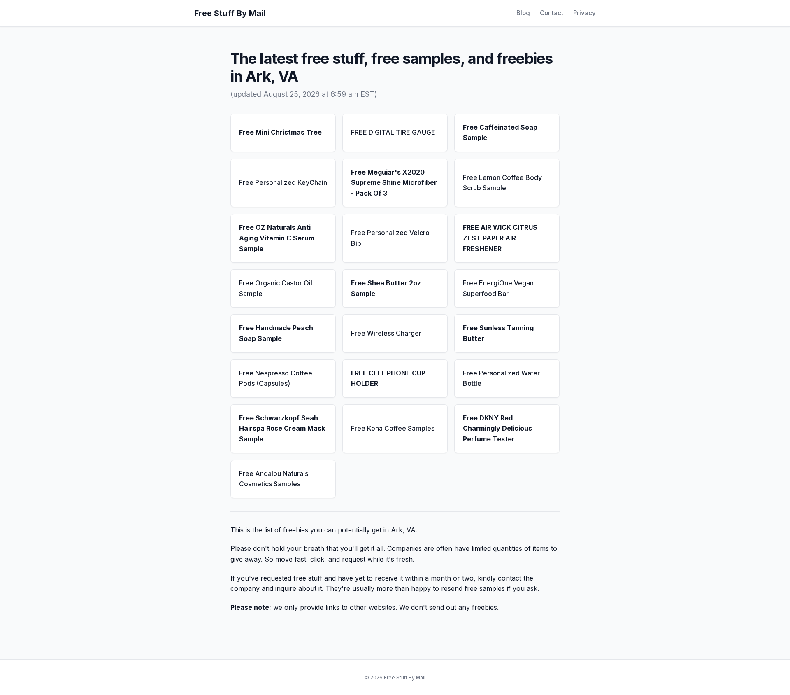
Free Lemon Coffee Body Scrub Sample (502, 182)
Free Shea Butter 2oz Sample (386, 288)
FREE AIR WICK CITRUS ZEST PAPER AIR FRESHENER (500, 237)
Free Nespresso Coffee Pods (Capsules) (275, 378)
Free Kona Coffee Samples (392, 428)
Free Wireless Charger (386, 333)
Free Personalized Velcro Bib (390, 238)
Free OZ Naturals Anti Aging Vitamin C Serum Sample (276, 237)
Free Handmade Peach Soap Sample (276, 333)
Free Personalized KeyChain (283, 182)
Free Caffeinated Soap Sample (500, 132)
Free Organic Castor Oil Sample (275, 288)
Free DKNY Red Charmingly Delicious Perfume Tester (497, 428)
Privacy (584, 13)
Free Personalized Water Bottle (501, 378)
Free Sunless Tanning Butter (498, 333)
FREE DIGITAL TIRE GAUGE (393, 132)
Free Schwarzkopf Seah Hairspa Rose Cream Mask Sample (282, 428)
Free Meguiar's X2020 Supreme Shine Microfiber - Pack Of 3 (394, 182)
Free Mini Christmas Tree (280, 132)
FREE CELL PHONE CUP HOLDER (388, 378)
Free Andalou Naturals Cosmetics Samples (273, 478)
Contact (551, 13)
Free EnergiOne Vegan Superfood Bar (498, 288)
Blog (523, 13)
